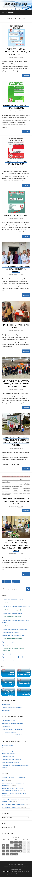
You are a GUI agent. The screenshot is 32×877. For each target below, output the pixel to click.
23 (16, 851)
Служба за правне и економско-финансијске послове (15, 657)
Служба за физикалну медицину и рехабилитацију (14, 629)
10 (20, 845)
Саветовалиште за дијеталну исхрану (11, 759)
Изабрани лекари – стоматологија (14, 626)
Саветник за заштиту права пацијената (12, 707)
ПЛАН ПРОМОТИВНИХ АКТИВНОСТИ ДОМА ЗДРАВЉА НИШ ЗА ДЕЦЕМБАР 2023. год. (16, 501)
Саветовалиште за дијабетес (9, 748)
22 (11, 851)
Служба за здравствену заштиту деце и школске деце (16, 606)
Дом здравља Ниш (16, 3)
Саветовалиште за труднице (9, 751)
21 (7, 851)
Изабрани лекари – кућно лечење (13, 638)
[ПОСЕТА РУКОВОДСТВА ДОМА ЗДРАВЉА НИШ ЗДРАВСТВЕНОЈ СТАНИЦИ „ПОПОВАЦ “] (16, 243)
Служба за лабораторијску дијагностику (12, 642)
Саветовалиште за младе (8, 756)
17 (20, 848)
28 (7, 854)
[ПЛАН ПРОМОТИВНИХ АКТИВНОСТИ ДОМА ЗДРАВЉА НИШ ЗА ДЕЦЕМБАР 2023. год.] (16, 476)
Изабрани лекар (6, 710)
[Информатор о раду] (8, 679)
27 (3, 854)
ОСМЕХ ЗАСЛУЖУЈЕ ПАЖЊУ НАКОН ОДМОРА (13, 804)
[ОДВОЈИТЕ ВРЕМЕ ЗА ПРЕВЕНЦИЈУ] (16, 192)
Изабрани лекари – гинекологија (13, 616)
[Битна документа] (8, 669)
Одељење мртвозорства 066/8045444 (12, 735)
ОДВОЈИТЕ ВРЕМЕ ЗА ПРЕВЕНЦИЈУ (16, 215)
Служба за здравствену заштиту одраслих (13, 600)
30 (16, 854)
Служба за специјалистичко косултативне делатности (16, 654)
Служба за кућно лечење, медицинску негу (13, 635)
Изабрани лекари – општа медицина (14, 603)
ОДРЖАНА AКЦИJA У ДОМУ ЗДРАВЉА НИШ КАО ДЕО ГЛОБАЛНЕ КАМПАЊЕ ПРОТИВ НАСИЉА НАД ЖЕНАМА (16, 383)
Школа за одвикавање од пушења (10, 762)
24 (20, 851)
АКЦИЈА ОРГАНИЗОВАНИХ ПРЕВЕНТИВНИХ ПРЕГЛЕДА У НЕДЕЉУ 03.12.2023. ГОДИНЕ (16, 51)
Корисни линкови (6, 726)
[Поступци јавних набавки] (24, 669)
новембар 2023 (16, 837)
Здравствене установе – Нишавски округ (12, 729)
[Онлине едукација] (24, 689)
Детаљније (26, 75)
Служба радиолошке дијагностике (10, 645)
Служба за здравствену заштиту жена (12, 613)
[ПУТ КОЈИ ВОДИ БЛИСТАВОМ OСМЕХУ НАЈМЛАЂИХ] (16, 302)
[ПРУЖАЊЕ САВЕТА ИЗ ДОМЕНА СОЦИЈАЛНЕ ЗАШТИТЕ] (16, 138)
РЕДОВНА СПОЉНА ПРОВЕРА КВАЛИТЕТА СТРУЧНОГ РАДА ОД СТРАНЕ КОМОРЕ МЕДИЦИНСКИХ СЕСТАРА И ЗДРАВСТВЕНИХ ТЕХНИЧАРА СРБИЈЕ (16, 545)
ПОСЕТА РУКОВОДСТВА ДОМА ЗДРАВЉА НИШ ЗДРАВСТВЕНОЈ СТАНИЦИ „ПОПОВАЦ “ (16, 269)
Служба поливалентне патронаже (10, 632)
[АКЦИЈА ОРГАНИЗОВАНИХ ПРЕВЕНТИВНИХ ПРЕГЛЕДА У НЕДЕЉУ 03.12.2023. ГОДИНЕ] (16, 26)
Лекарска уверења (6, 704)
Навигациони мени (10, 12)
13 (3, 848)
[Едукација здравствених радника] (8, 689)
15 (11, 848)
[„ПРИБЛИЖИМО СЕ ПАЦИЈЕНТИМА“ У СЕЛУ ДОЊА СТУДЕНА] (16, 82)
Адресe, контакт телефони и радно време (12, 723)
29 (11, 854)
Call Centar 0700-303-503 (8, 720)
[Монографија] (24, 679)
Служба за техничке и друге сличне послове (13, 660)
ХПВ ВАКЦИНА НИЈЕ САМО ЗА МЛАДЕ (11, 807)
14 (7, 848)
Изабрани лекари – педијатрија (13, 610)
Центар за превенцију (7, 745)
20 (3, 851)
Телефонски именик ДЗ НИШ (9, 732)
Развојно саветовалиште (8, 754)
